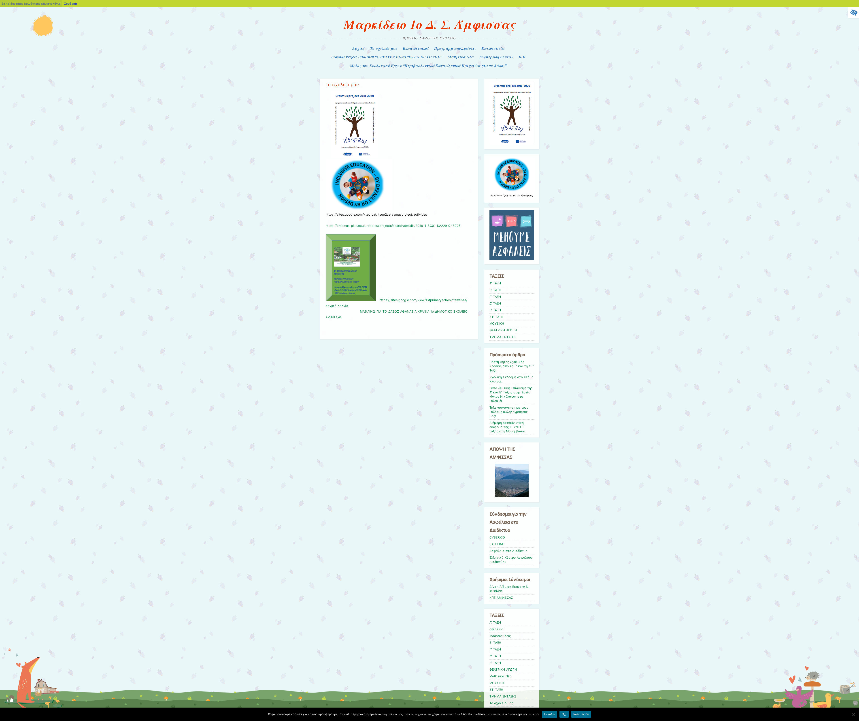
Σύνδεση (70, 3)
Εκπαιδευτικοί (416, 48)
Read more (581, 714)
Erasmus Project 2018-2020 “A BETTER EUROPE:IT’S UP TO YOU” (386, 56)
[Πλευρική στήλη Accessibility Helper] (853, 12)
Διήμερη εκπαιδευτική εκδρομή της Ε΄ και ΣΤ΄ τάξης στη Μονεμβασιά (507, 427)
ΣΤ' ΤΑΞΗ (496, 689)
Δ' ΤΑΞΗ (495, 656)
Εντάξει (549, 714)
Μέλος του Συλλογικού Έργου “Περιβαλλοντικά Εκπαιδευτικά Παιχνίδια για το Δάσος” (428, 65)
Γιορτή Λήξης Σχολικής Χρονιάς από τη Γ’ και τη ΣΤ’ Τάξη (511, 366)
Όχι (564, 714)
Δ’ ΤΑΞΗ (495, 303)
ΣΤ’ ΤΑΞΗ (496, 317)
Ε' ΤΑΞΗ (495, 663)
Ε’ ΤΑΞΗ (495, 310)
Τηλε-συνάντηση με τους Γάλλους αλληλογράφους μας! (508, 412)
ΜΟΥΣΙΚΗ (496, 323)
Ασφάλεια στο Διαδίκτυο (508, 551)
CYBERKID (497, 537)
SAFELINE (496, 544)
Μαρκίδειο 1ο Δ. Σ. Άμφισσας (429, 24)
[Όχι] (853, 714)
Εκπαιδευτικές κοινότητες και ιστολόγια (31, 3)
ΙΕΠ (522, 56)
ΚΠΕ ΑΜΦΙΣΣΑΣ (501, 597)
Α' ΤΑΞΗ (495, 622)
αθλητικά (496, 629)
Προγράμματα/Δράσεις (455, 48)
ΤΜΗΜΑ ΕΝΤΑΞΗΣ (503, 337)
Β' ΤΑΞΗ (495, 642)
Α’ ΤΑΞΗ (495, 283)
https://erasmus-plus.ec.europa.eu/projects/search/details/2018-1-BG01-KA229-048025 (393, 225)
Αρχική (358, 48)
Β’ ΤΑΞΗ (495, 290)
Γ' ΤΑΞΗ (495, 649)
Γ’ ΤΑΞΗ (495, 296)
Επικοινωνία (493, 48)
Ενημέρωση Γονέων (496, 56)
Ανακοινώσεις (500, 636)
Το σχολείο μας (383, 48)
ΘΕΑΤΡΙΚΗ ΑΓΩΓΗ (503, 330)
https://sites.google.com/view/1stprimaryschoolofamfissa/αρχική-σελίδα (398, 305)
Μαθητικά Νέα (461, 56)
